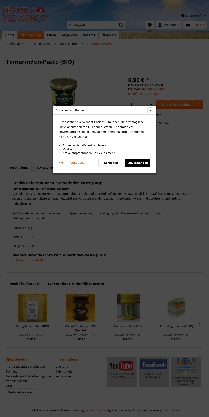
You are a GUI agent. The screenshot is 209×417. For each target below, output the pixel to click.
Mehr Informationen (72, 163)
